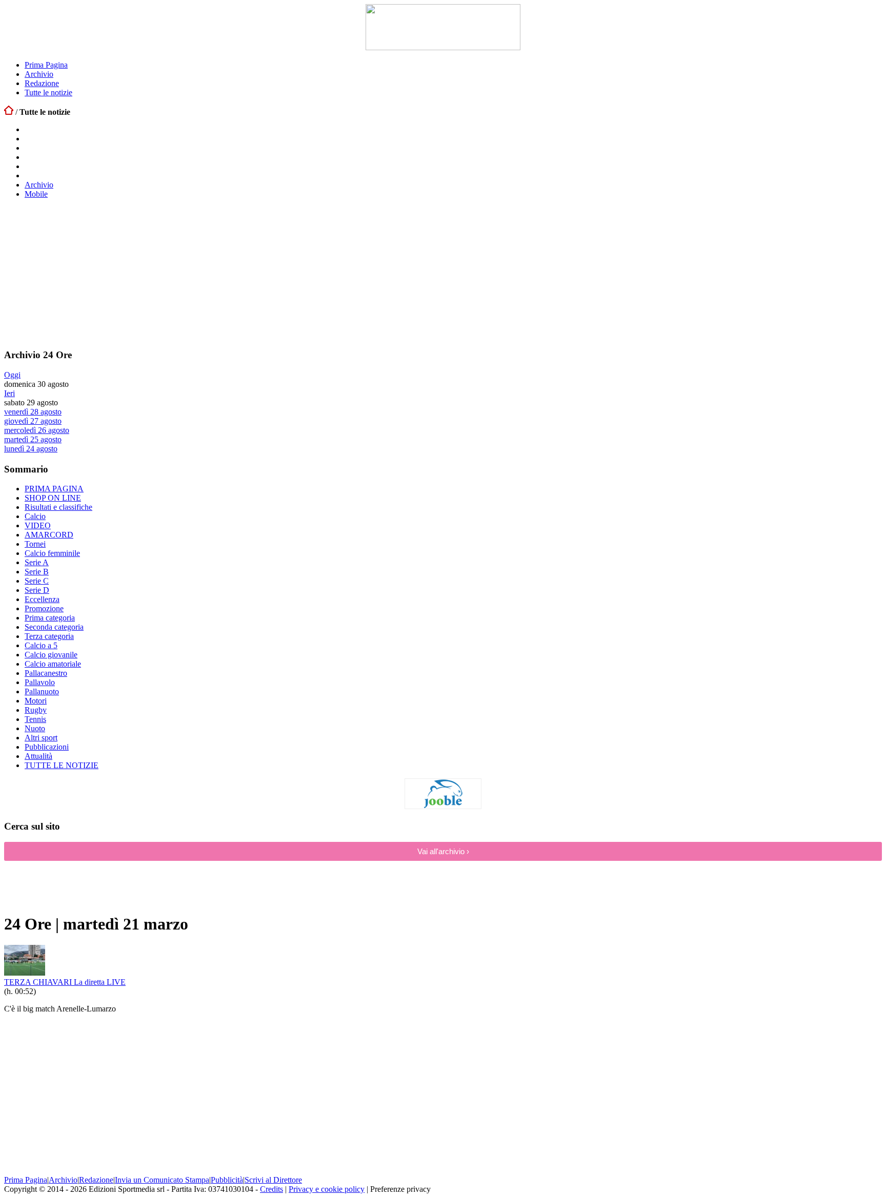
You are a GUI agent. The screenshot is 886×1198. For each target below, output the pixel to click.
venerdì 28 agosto (33, 411)
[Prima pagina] (8, 112)
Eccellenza (42, 599)
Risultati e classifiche (58, 507)
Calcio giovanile (51, 654)
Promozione (44, 608)
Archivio (39, 74)
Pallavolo (40, 682)
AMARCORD (49, 534)
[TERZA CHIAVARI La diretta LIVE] (24, 972)
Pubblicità (227, 1179)
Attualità (38, 756)
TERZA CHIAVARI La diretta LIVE (65, 982)
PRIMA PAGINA (54, 488)
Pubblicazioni (47, 746)
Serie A (37, 562)
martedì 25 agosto (33, 439)
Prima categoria (50, 617)
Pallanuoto (42, 691)
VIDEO (38, 525)
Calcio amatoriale (53, 663)
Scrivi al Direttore (273, 1179)
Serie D (37, 590)
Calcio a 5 (41, 645)
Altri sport (41, 737)
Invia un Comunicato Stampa (162, 1179)
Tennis (35, 719)
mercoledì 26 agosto (36, 430)
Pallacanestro (46, 673)
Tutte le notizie (48, 92)
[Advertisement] (81, 273)
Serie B (37, 571)
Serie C (37, 580)
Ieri (9, 393)
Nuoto (35, 728)
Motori (36, 700)
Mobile (36, 194)
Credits (271, 1189)
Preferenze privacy (400, 1189)
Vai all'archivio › (443, 851)
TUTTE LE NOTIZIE (61, 765)
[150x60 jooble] (443, 806)
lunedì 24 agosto (30, 448)
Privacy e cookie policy (327, 1189)
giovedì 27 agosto (33, 421)
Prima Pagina (46, 64)
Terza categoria (49, 636)
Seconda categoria (54, 627)
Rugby (36, 710)
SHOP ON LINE (53, 497)
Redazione (42, 83)
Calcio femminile (52, 553)
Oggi (12, 374)
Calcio (35, 516)
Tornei (35, 544)
